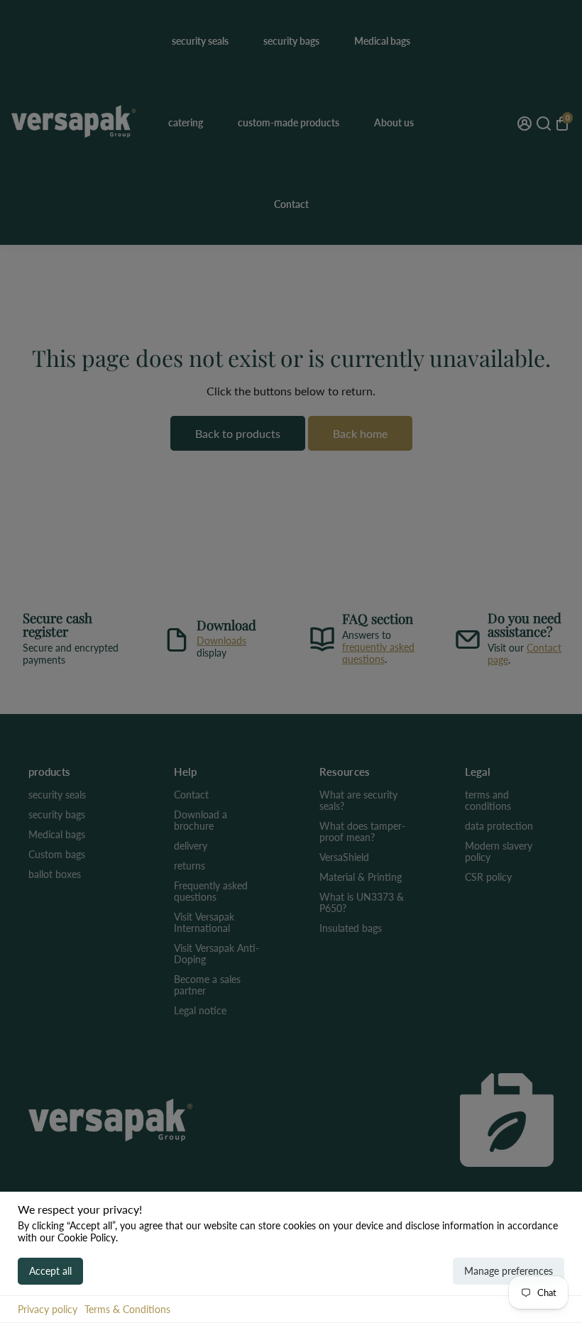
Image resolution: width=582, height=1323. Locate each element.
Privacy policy (47, 1309)
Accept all (50, 1271)
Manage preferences (508, 1271)
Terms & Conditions (127, 1309)
